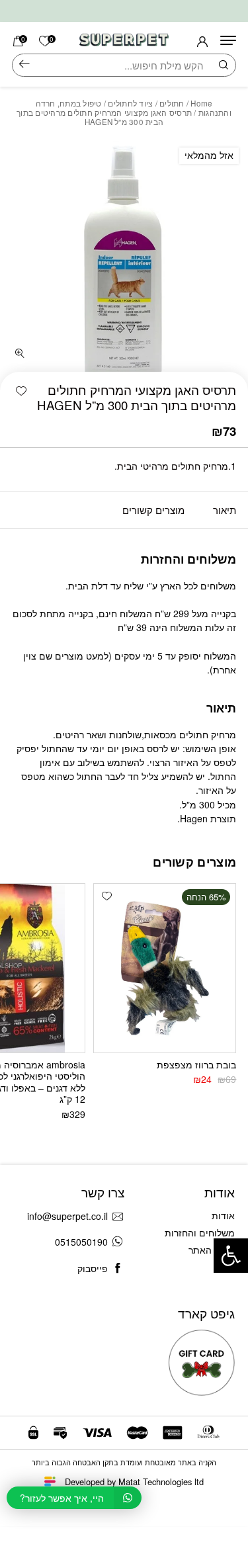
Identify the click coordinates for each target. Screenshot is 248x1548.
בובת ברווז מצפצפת (196, 1064)
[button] (21, 391)
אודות (223, 1215)
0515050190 (81, 1241)
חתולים (171, 103)
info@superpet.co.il (67, 1216)
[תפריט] (228, 40)
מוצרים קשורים (153, 510)
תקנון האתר (211, 1249)
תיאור (224, 510)
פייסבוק (92, 1268)
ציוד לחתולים (130, 103)
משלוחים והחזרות (200, 1232)
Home (201, 103)
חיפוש (24, 65)
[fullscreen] (19, 353)
